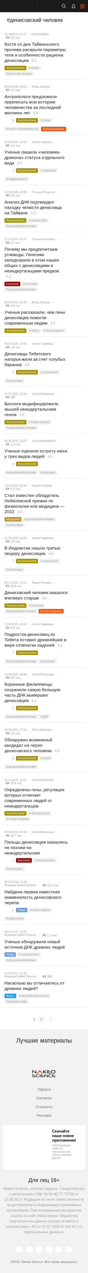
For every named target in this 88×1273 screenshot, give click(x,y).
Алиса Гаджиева (42, 343)
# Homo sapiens (54, 330)
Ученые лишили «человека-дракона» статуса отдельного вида (35, 157)
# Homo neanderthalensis (22, 129)
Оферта (44, 1089)
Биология (12, 283)
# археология (49, 372)
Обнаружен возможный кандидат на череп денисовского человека (32, 745)
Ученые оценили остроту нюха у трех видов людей (36, 454)
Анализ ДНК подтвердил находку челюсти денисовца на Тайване (33, 207)
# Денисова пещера (19, 73)
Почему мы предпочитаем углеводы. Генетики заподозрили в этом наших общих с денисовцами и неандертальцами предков (32, 262)
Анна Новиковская (44, 440)
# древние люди (16, 1001)
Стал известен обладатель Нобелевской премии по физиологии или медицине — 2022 (35, 503)
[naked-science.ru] (69, 1250)
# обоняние (47, 472)
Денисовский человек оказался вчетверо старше (36, 595)
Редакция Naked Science (20, 885)
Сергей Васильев (43, 393)
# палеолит (47, 661)
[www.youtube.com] (39, 1250)
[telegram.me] (59, 1250)
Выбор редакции (53, 129)
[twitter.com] (19, 1250)
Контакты (44, 1098)
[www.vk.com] (29, 1250)
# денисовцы (14, 380)
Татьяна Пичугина (43, 192)
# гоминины (48, 170)
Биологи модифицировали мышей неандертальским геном (31, 409)
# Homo (34, 68)
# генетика (30, 283)
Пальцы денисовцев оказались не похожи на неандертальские (36, 847)
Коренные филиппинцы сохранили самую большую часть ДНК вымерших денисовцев (32, 692)
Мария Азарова (42, 485)
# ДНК (44, 716)
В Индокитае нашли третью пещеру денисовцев (32, 551)
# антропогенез (39, 813)
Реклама (44, 1115)
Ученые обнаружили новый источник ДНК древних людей (35, 944)
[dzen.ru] (49, 1250)
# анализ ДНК (38, 220)
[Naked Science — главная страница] (23, 6)
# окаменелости (16, 179)
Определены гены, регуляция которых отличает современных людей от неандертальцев (34, 797)
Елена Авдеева (42, 142)
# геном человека (17, 819)
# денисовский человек (21, 226)
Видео (10, 995)
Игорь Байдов (40, 34)
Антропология (15, 68)
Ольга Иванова (41, 729)
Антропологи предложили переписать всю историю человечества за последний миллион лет (33, 104)
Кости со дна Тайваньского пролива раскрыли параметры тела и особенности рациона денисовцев (35, 52)
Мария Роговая (41, 582)
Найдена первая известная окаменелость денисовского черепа (33, 897)
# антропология (29, 954)
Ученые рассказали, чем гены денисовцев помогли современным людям (35, 317)
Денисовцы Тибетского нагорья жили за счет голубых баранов (35, 359)
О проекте (44, 1107)
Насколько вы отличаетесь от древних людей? (35, 986)
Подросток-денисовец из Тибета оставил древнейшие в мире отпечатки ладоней (35, 640)
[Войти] (82, 6)
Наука (21, 910)
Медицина (13, 519)
